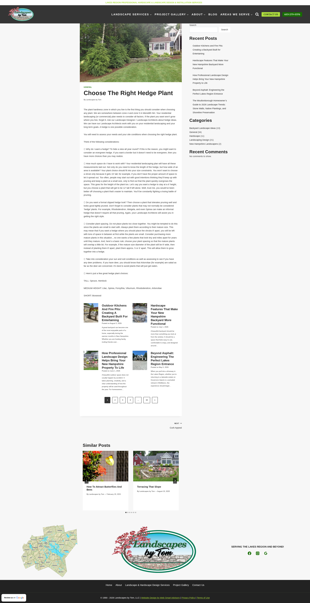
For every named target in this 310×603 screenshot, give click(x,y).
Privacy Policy (188, 598)
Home (109, 585)
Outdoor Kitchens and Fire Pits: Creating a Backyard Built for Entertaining (115, 313)
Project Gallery (181, 585)
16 (147, 400)
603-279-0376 (292, 14)
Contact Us (198, 585)
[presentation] (91, 312)
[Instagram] (257, 553)
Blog (212, 14)
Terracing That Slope (149, 486)
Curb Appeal (176, 425)
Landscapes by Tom (93, 100)
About (119, 585)
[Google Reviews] (265, 553)
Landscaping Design (199, 140)
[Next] (175, 481)
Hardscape (194, 136)
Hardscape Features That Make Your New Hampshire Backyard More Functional (164, 314)
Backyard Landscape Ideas (202, 128)
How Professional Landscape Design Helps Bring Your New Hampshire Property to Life (115, 360)
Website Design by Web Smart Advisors (160, 598)
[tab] (126, 512)
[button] (13, 598)
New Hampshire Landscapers (203, 144)
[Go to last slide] (87, 481)
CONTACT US (271, 14)
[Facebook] (249, 553)
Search (192, 25)
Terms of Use (203, 598)
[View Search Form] (257, 14)
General (88, 87)
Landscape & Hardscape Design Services (147, 585)
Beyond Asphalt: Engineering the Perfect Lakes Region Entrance (162, 358)
